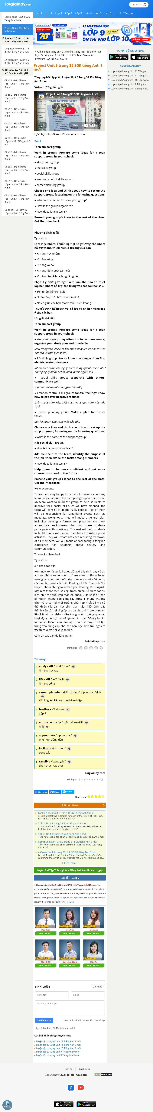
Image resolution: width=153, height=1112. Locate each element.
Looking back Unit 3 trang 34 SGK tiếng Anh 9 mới (66, 813)
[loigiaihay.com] (17, 5)
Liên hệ (68, 1069)
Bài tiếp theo (70, 805)
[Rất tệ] (81, 648)
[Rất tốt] (101, 648)
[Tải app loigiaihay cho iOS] (139, 57)
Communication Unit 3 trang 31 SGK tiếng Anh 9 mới (67, 841)
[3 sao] (96, 796)
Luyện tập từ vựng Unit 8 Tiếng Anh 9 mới (57, 1055)
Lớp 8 (48, 13)
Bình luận (42, 792)
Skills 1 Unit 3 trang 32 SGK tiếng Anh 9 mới (62, 834)
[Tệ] (86, 648)
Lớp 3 (98, 13)
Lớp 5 (78, 13)
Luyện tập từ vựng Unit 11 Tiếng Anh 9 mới (58, 1044)
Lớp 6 (68, 13)
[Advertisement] (130, 112)
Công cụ (128, 13)
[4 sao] (99, 796)
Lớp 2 (108, 13)
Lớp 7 (58, 13)
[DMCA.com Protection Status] (103, 1076)
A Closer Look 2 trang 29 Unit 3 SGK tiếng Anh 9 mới (67, 852)
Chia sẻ (56, 792)
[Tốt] (96, 648)
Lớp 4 (88, 13)
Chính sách (84, 1069)
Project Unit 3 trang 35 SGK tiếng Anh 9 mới (68, 67)
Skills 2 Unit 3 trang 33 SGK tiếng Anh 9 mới (62, 823)
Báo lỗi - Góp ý (70, 877)
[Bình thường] (91, 648)
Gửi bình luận (44, 1020)
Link (72, 901)
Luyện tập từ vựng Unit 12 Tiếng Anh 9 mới (58, 1041)
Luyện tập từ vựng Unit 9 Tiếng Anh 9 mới (57, 1051)
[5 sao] (103, 796)
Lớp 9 (39, 13)
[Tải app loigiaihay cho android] (118, 57)
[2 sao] (92, 796)
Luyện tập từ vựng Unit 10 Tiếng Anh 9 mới (58, 1048)
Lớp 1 (117, 13)
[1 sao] (89, 796)
